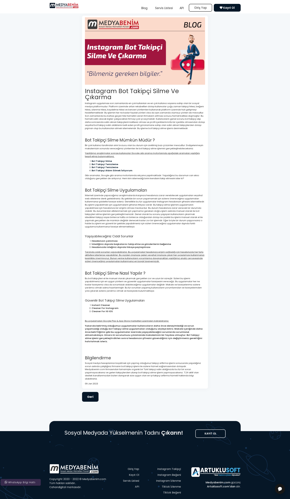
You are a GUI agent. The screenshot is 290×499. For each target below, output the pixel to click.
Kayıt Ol (229, 8)
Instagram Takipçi (169, 469)
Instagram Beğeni (169, 475)
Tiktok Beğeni (172, 492)
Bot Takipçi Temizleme (105, 164)
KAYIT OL (210, 433)
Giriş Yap (200, 8)
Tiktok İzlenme (171, 487)
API (182, 8)
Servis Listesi (163, 8)
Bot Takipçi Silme (102, 161)
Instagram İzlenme (168, 481)
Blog (144, 8)
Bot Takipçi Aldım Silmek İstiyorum (112, 170)
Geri (90, 397)
